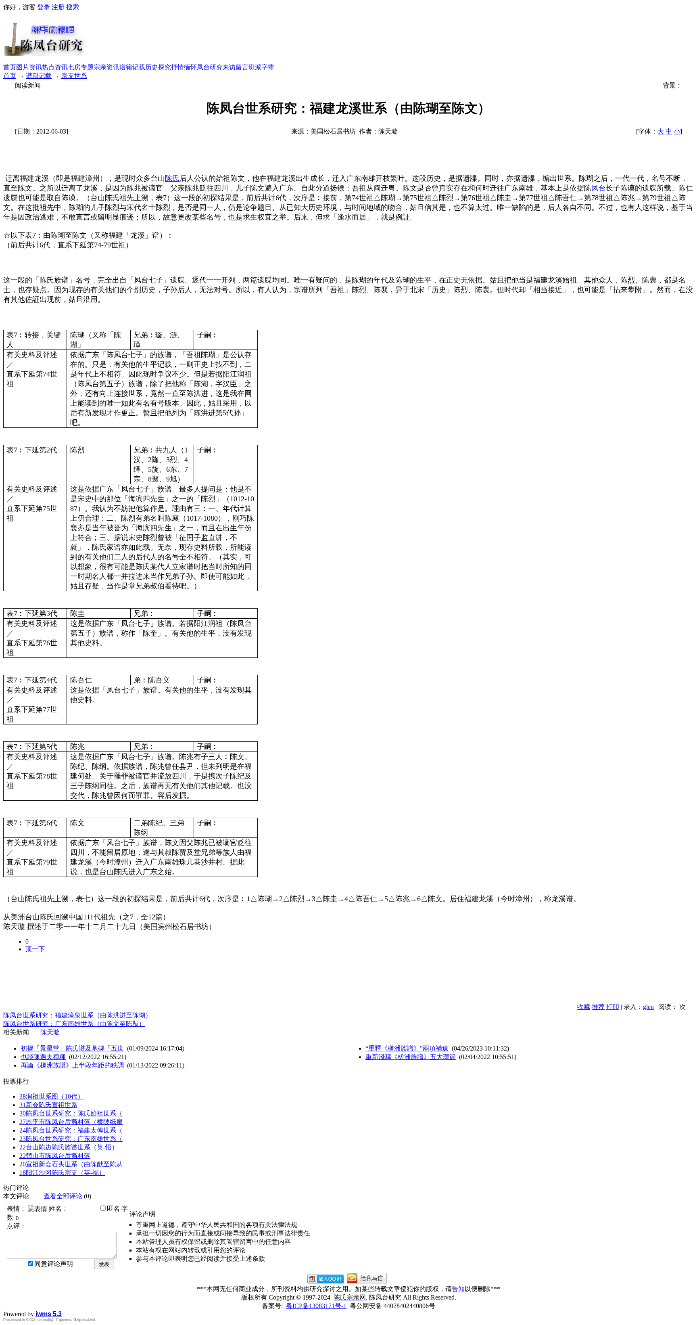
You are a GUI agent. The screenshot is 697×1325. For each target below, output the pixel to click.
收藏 (583, 1006)
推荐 (598, 1006)
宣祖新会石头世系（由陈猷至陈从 (71, 1164)
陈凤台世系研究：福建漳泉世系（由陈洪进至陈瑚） (77, 1015)
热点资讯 (55, 67)
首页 (9, 67)
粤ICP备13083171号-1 (316, 1305)
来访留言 (235, 67)
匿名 (113, 1208)
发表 (104, 1264)
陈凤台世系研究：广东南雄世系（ (71, 1138)
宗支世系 (74, 75)
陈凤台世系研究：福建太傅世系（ (71, 1130)
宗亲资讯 (106, 67)
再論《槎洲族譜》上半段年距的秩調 (72, 1065)
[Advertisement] (389, 37)
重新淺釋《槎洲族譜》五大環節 (410, 1056)
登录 (43, 7)
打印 (612, 1006)
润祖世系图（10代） (51, 1096)
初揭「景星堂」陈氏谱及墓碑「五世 (72, 1048)
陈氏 (172, 178)
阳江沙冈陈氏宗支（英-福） (62, 1172)
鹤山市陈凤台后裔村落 (54, 1155)
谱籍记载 (132, 67)
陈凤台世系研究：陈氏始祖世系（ (71, 1113)
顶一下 (35, 949)
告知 (458, 1288)
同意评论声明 (53, 1263)
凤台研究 (210, 67)
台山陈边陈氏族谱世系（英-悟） (68, 1147)
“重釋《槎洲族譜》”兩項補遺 (407, 1048)
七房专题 (81, 67)
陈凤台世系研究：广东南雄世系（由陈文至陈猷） (74, 1023)
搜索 (72, 7)
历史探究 (158, 67)
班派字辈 (261, 67)
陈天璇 (50, 1032)
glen (648, 1006)
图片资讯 (29, 67)
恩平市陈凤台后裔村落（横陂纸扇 (71, 1121)
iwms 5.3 (48, 1313)
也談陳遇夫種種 (43, 1056)
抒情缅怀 (184, 67)
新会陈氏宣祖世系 (48, 1104)
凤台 (598, 188)
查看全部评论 (63, 1196)
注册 (58, 7)
